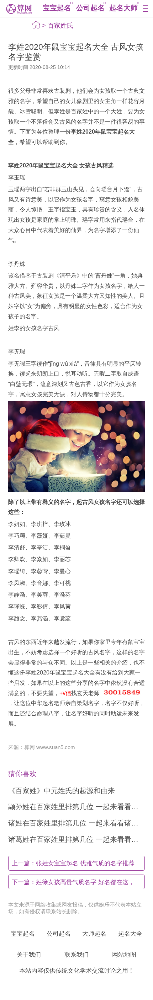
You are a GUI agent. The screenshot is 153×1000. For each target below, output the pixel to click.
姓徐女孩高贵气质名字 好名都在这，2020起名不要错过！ (73, 883)
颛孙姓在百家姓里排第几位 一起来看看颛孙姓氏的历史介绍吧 (76, 807)
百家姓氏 (60, 25)
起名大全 (130, 933)
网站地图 (124, 954)
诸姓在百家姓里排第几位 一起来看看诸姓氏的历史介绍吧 (76, 823)
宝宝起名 (57, 8)
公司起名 (90, 8)
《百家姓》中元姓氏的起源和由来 (61, 791)
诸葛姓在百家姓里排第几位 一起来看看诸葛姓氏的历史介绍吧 (76, 839)
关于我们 (29, 954)
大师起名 (94, 933)
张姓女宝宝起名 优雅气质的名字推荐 (73, 863)
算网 (18, 8)
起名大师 (123, 8)
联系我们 (76, 954)
